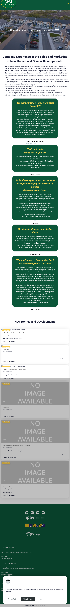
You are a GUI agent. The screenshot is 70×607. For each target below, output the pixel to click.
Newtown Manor (8, 487)
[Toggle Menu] (68, 4)
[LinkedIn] (37, 512)
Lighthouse (42, 605)
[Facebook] (26, 512)
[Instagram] (32, 512)
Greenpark (6, 407)
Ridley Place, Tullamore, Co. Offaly (14, 333)
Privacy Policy (12, 599)
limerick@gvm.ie (6, 559)
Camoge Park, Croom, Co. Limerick (14, 369)
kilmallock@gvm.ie (7, 575)
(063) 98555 (5, 572)
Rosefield (6, 350)
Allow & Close (27, 599)
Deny (40, 599)
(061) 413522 (5, 556)
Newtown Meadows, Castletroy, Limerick (16, 445)
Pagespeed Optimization (31, 605)
